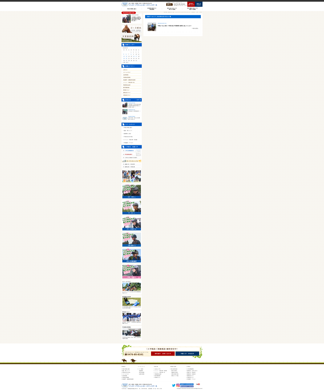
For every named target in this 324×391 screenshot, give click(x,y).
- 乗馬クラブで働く (175, 375)
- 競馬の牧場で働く (175, 374)
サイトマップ (179, 2)
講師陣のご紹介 (127, 133)
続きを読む (195, 28)
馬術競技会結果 (126, 85)
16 (133, 56)
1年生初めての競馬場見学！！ (134, 111)
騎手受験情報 (126, 87)
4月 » (127, 62)
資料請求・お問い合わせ (192, 370)
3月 (197, 12)
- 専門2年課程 (141, 372)
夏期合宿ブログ (126, 92)
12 (124, 56)
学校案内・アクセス (171, 2)
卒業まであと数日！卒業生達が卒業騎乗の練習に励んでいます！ (175, 25)
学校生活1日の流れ (128, 136)
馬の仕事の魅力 (174, 368)
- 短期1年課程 (141, 374)
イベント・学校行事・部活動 (130, 139)
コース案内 (141, 368)
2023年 (193, 12)
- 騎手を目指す (174, 370)
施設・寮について (128, 130)
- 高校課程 (141, 370)
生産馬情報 (125, 74)
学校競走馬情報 (126, 77)
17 (136, 56)
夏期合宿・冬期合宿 (191, 374)
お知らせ (125, 69)
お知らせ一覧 (157, 368)
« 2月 (124, 62)
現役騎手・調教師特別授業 (129, 80)
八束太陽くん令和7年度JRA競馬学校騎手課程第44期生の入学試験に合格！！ (134, 106)
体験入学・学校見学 (191, 372)
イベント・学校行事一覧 (128, 82)
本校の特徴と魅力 (128, 127)
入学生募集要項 (190, 368)
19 (124, 58)
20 (126, 58)
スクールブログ (126, 72)
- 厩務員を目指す (174, 372)
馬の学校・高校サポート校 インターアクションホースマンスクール (177, 12)
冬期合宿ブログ (126, 95)
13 (126, 56)
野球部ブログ (126, 90)
